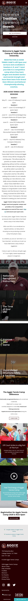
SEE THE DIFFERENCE (15, 33)
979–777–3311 (6, 556)
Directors (4, 573)
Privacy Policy (6, 579)
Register (14, 36)
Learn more (14, 418)
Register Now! (7, 599)
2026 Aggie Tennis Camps (10, 564)
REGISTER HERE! (14, 518)
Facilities (4, 571)
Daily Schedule (6, 568)
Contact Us (5, 577)
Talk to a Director (21, 599)
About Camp (6, 566)
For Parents (5, 575)
